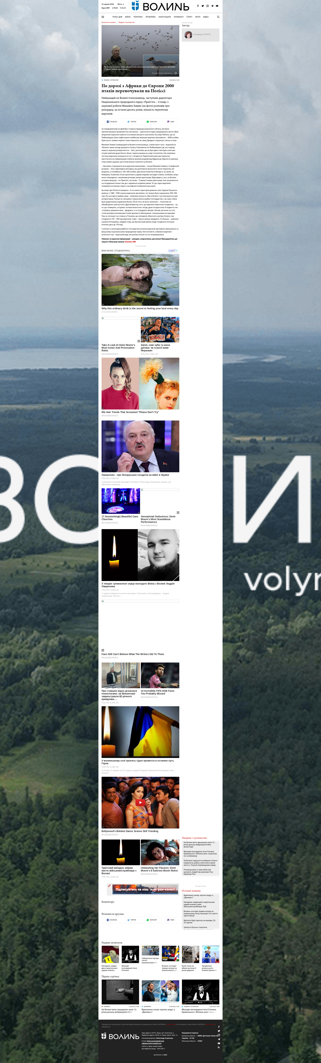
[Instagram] (207, 6)
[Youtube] (217, 6)
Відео (206, 17)
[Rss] (219, 1047)
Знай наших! (164, 17)
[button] (121, 4)
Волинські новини (109, 22)
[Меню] (102, 17)
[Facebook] (198, 6)
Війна (128, 17)
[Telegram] (212, 6)
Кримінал (179, 17)
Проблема (151, 17)
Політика (138, 17)
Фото (197, 17)
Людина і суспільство (127, 22)
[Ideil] (160, 1055)
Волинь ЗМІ (130, 242)
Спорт (189, 17)
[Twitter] (203, 6)
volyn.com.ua (170, 1024)
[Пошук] (218, 17)
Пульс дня (117, 17)
